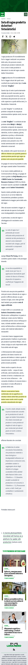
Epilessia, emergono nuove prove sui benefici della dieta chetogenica (13, 574)
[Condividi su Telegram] (14, 36)
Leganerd (3, 18)
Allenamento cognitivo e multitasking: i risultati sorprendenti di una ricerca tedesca (13, 631)
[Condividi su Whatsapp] (10, 36)
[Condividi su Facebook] (2, 36)
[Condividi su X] (6, 36)
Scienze (8, 18)
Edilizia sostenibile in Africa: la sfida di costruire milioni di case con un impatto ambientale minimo (13, 602)
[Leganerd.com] (2, 14)
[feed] (14, 650)
